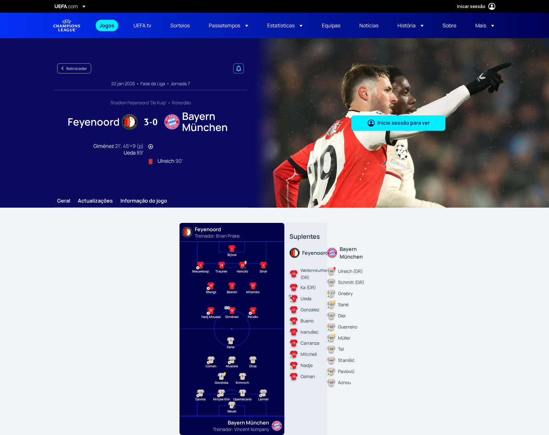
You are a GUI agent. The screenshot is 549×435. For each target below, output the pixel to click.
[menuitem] (108, 25)
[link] (107, 25)
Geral (63, 201)
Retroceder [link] (76, 68)
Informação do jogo (143, 201)
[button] (228, 25)
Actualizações (95, 201)
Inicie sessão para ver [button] (403, 122)
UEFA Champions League (66, 25)
